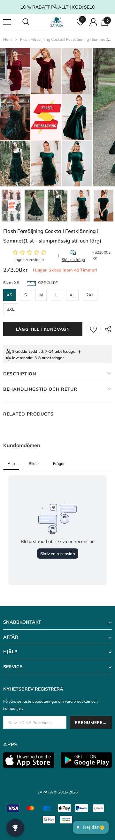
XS (9, 294)
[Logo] (57, 22)
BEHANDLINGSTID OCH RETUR (40, 389)
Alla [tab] (11, 463)
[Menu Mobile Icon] (7, 22)
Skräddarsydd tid (27, 351)
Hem (7, 39)
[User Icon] (93, 22)
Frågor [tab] (59, 463)
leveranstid (22, 357)
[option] (46, 117)
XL (72, 294)
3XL (11, 309)
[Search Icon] (32, 21)
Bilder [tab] (34, 463)
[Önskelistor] (93, 329)
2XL (90, 294)
